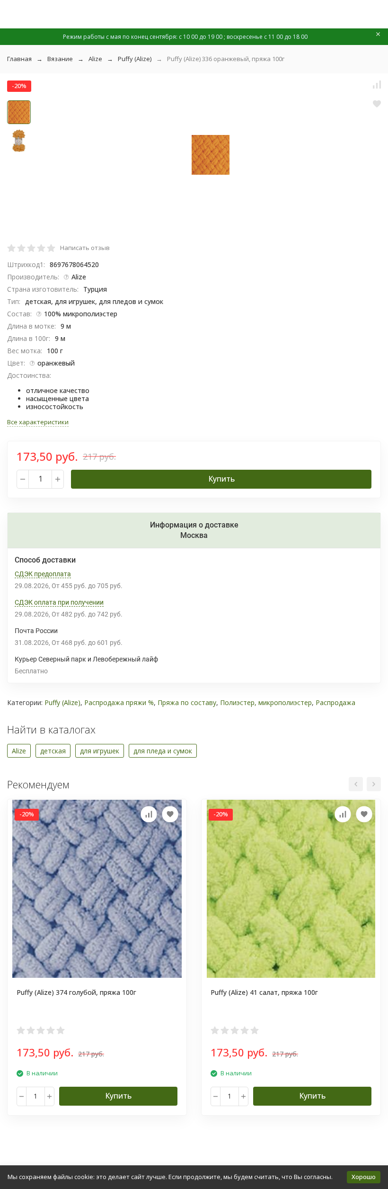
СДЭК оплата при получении (59, 602)
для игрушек (99, 750)
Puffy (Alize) (134, 58)
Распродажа (335, 702)
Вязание (60, 58)
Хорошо (364, 1176)
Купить (221, 479)
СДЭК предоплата (43, 574)
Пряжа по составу (187, 702)
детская (53, 750)
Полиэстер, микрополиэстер (266, 702)
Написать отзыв (85, 247)
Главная (19, 58)
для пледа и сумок (162, 750)
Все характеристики (38, 422)
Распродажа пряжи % (119, 702)
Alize (95, 58)
